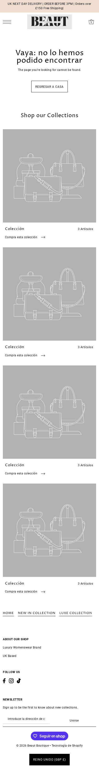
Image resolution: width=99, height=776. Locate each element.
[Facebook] (4, 680)
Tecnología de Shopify (67, 745)
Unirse (74, 720)
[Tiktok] (19, 680)
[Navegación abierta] (8, 22)
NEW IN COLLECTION (37, 613)
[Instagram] (11, 680)
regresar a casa (49, 86)
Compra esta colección (21, 237)
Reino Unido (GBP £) (49, 759)
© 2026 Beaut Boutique (33, 745)
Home (8, 613)
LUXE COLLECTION (75, 613)
